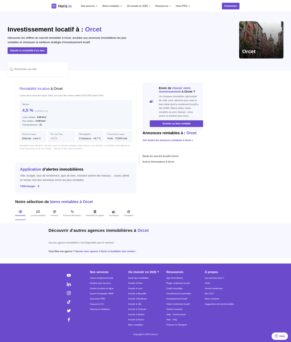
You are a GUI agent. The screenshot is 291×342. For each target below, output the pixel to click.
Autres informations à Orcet (158, 161)
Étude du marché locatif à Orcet (160, 156)
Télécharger (27, 186)
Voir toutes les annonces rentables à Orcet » (167, 140)
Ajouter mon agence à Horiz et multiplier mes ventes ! (105, 251)
